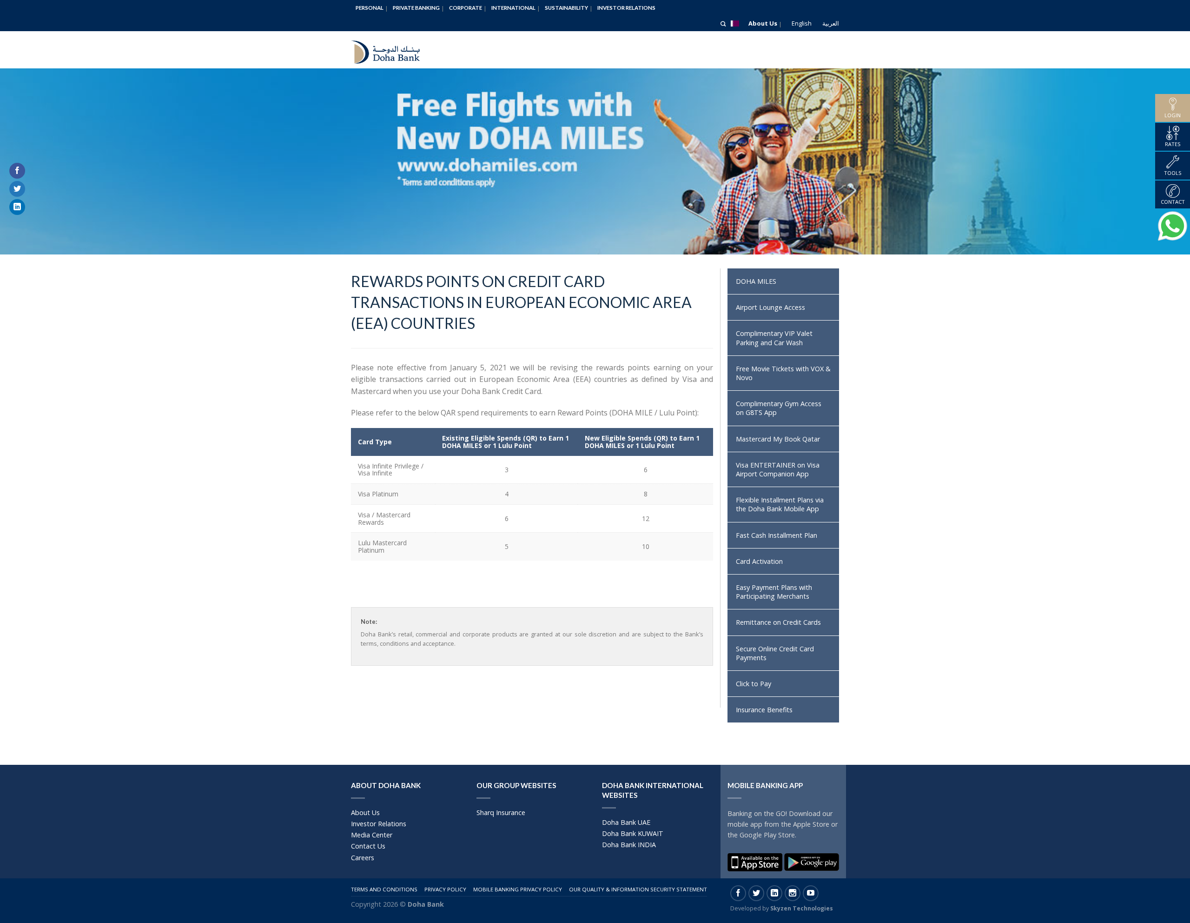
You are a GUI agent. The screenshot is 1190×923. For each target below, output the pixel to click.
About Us (762, 23)
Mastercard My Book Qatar (778, 439)
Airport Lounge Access (770, 307)
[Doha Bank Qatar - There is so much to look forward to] (393, 50)
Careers (362, 857)
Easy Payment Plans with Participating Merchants (774, 592)
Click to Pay (753, 683)
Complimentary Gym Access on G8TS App (778, 408)
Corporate (465, 8)
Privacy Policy (445, 889)
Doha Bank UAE (626, 822)
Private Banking (416, 8)
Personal (369, 8)
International (513, 8)
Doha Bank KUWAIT (632, 833)
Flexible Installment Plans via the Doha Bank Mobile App (780, 504)
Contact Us (368, 846)
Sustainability (566, 8)
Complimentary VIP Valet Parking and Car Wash (774, 338)
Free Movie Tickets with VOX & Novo (783, 373)
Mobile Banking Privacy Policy (517, 889)
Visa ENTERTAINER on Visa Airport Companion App (778, 469)
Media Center (371, 834)
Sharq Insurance (500, 812)
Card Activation (759, 561)
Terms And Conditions (384, 889)
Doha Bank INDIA (629, 844)
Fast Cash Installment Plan (776, 535)
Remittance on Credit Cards (778, 622)
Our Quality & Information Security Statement (638, 889)
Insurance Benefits (764, 709)
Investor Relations (626, 8)
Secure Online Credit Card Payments (775, 653)
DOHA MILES (756, 281)
